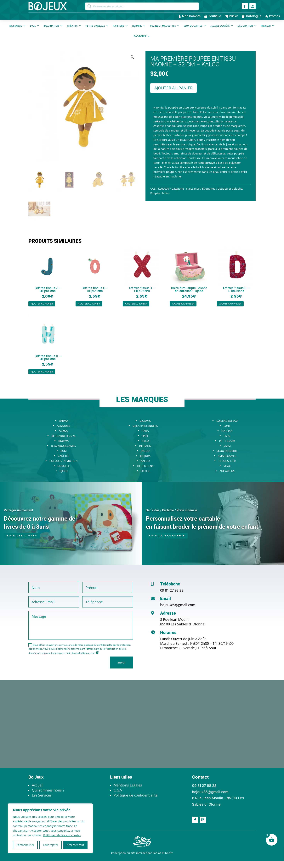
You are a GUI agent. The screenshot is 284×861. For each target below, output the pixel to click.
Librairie (137, 25)
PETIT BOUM (227, 441)
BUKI (63, 451)
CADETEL (63, 456)
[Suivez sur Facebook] (245, 6)
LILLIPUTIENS (145, 466)
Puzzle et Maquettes (163, 25)
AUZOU (63, 431)
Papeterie (118, 25)
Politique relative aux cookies (62, 835)
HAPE (145, 436)
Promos (274, 16)
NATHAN (227, 431)
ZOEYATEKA (227, 471)
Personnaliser (25, 845)
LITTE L (145, 471)
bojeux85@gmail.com (177, 604)
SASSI (227, 446)
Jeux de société (220, 25)
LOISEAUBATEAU (227, 420)
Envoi (121, 662)
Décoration (245, 25)
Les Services (42, 795)
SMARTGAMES (227, 456)
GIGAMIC (145, 420)
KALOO (145, 461)
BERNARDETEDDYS (63, 436)
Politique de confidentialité (135, 795)
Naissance (15, 25)
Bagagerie (140, 36)
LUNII (227, 426)
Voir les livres (21, 535)
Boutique (214, 16)
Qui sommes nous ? (48, 790)
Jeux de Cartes (193, 25)
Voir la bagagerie (166, 535)
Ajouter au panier (173, 88)
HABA (145, 431)
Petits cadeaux (95, 25)
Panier (233, 16)
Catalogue (253, 16)
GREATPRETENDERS (145, 426)
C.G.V (118, 790)
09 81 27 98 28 (171, 590)
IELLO (145, 441)
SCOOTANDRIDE (227, 451)
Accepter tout (75, 845)
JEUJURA (145, 456)
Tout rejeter (50, 845)
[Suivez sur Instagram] (252, 6)
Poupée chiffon (160, 193)
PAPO (227, 436)
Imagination (51, 25)
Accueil (37, 785)
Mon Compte (191, 16)
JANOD (145, 451)
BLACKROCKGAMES (63, 446)
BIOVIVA (63, 441)
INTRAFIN (145, 446)
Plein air (266, 25)
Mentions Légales (128, 785)
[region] (50, 828)
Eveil (33, 25)
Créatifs (72, 25)
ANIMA (63, 420)
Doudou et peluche (230, 188)
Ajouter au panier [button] (42, 303)
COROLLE (64, 466)
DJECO (64, 471)
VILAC (227, 466)
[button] (132, 57)
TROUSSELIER (227, 461)
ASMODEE (63, 426)
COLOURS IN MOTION (63, 461)
